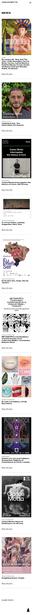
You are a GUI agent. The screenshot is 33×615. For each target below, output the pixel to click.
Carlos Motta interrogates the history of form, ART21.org (16, 183)
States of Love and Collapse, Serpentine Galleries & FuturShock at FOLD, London (16, 460)
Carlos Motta (10, 2)
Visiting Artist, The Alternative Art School (12, 124)
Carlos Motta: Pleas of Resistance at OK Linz (12, 522)
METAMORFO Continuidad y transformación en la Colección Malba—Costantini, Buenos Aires (16, 339)
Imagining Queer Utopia (13, 578)
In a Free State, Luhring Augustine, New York (13, 223)
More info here (7, 74)
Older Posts (7, 600)
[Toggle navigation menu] (30, 3)
